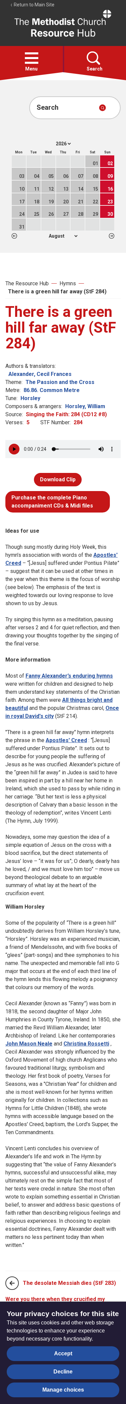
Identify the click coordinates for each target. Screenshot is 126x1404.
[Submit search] (102, 107)
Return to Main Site (33, 4)
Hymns (67, 283)
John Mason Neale (28, 1043)
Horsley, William (85, 406)
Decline (63, 1371)
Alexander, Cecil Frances (40, 374)
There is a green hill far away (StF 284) (57, 291)
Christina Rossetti (86, 1043)
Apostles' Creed (66, 740)
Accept (63, 1353)
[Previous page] (12, 1283)
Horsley (30, 398)
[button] (31, 58)
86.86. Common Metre (52, 390)
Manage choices (63, 1390)
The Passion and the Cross (60, 382)
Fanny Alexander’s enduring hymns (69, 676)
